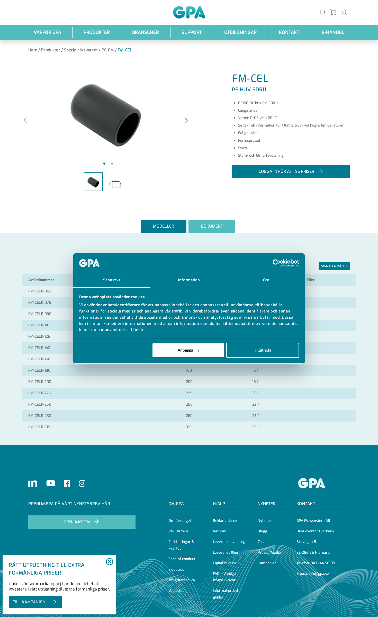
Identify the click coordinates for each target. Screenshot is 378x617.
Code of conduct (181, 559)
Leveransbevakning (229, 541)
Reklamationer (225, 520)
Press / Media (269, 552)
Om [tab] (266, 280)
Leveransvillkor (226, 552)
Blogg (262, 531)
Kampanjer (267, 563)
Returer (219, 531)
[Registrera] (333, 12)
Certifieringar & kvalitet (181, 545)
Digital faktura (224, 563)
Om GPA (176, 503)
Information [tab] (189, 280)
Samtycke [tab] (112, 280)
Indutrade (176, 569)
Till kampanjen (29, 602)
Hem (32, 50)
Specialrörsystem (81, 50)
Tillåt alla (262, 350)
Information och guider (226, 594)
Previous (25, 120)
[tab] (163, 226)
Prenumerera (77, 522)
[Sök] (322, 12)
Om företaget (179, 520)
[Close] (109, 562)
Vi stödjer (176, 590)
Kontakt (289, 32)
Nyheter (264, 520)
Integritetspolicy (181, 580)
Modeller (163, 226)
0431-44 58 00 (323, 563)
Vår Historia (178, 531)
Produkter (97, 32)
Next (186, 120)
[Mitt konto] (344, 12)
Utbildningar (240, 32)
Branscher (145, 32)
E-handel (333, 32)
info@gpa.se (319, 573)
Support (192, 32)
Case (262, 541)
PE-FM (108, 50)
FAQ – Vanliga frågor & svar (224, 577)
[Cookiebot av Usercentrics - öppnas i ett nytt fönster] (276, 263)
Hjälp (219, 503)
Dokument (212, 226)
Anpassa (185, 350)
